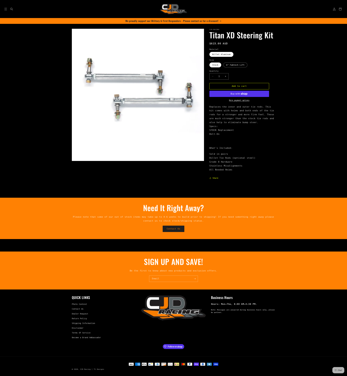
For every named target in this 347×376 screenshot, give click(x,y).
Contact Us (173, 229)
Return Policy (79, 318)
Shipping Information (83, 323)
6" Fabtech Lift (235, 65)
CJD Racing (85, 369)
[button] (6, 9)
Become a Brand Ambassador (86, 337)
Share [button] (215, 178)
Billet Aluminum (221, 54)
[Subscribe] (195, 279)
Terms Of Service (81, 333)
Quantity (214, 71)
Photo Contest (79, 304)
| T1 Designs (98, 369)
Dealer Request (80, 314)
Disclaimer (77, 328)
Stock (215, 65)
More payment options (239, 100)
